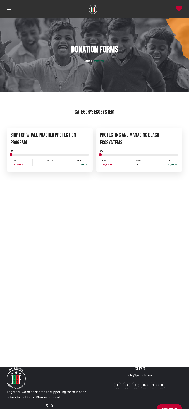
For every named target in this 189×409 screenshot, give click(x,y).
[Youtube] (144, 385)
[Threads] (135, 385)
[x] (161, 385)
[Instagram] (126, 385)
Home (87, 61)
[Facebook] (117, 385)
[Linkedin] (153, 385)
